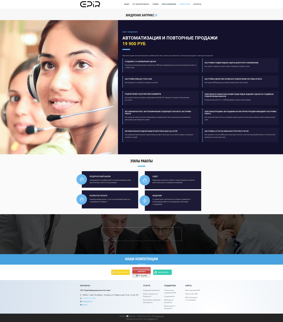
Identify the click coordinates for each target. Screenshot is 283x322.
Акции (126, 4)
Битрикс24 (151, 319)
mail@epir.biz (87, 301)
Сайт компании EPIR (192, 290)
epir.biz (84, 305)
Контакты (197, 4)
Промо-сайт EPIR (191, 294)
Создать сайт (159, 316)
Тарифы (155, 4)
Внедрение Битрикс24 (151, 290)
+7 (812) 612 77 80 (89, 298)
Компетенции (184, 4)
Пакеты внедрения (169, 4)
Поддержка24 (169, 296)
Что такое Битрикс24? (140, 4)
